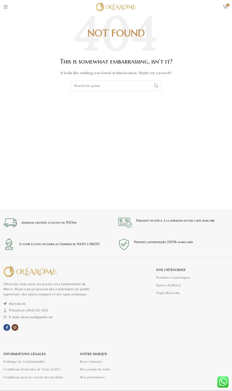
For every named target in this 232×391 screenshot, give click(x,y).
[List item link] (50, 310)
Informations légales (24, 354)
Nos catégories (171, 270)
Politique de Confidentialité (24, 362)
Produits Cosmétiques (173, 277)
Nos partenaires (92, 377)
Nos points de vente (95, 369)
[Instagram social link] (15, 327)
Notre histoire (91, 362)
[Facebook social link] (6, 327)
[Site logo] (116, 7)
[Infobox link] (58, 223)
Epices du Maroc (168, 285)
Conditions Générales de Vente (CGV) (31, 369)
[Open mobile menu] (5, 6)
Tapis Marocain (167, 293)
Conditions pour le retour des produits (33, 377)
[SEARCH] (156, 86)
